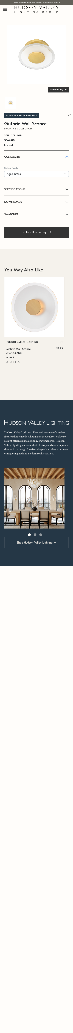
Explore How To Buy (34, 232)
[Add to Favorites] (61, 342)
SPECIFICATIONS (14, 189)
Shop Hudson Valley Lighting (34, 542)
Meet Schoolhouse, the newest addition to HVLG (36, 2)
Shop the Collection (18, 128)
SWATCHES (11, 214)
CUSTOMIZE (12, 156)
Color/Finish (11, 168)
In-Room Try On (58, 89)
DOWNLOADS (13, 202)
